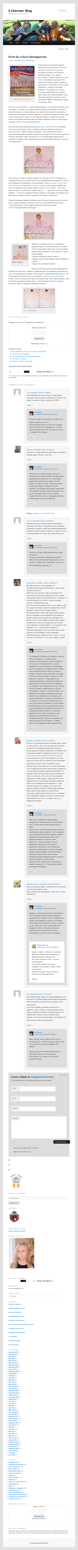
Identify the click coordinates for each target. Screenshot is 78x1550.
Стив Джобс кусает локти (16, 1328)
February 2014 (13, 1363)
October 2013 (13, 1369)
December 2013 (13, 1365)
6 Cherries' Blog (20, 10)
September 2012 (14, 1397)
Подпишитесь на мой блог (17, 1193)
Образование (13, 1484)
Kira (28, 994)
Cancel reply (63, 1075)
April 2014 (12, 1358)
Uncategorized (13, 1462)
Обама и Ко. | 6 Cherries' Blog (44, 513)
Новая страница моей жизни (17, 1231)
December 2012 (13, 1391)
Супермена (35, 185)
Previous (60, 49)
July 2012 (11, 1401)
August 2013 (12, 1373)
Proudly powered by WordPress (39, 1543)
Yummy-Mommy (35, 43)
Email (15, 1098)
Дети (50, 376)
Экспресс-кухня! (14, 1499)
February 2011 (13, 1438)
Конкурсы (12, 1479)
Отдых (11, 1486)
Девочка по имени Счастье (17, 1308)
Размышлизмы (13, 1490)
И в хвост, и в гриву (19, 359)
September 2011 (14, 1423)
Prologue (25, 43)
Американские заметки (29, 376)
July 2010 (11, 1453)
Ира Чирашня (31, 60)
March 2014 (12, 1361)
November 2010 (13, 1444)
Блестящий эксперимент (21, 354)
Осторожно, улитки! (14, 1341)
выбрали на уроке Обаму (51, 276)
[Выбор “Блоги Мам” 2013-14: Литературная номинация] (9, 1160)
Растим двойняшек (15, 1492)
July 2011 (11, 1427)
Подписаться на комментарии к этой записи (26, 1148)
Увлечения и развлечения (17, 1497)
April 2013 (12, 1382)
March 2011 (12, 1436)
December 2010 (13, 1442)
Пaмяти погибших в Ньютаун (22, 361)
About (17, 43)
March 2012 (12, 1410)
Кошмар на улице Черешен (17, 1320)
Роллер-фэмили (13, 1345)
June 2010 (12, 1455)
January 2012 (13, 1414)
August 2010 (12, 1450)
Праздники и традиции (16, 1488)
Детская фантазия (14, 1471)
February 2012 (13, 1412)
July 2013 (11, 1376)
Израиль (11, 1475)
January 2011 (13, 1440)
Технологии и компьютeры (17, 1494)
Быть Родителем (14, 1467)
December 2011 (13, 1416)
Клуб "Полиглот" (14, 1477)
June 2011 (12, 1429)
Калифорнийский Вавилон (16, 1316)
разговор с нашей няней (46, 127)
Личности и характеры (16, 1482)
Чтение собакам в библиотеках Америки (26, 356)
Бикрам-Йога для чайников (17, 1332)
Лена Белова (30, 583)
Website (14, 1108)
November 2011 (13, 1418)
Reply (29, 405)
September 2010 (14, 1448)
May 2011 (11, 1431)
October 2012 (13, 1395)
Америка (45, 376)
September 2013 (14, 1371)
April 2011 (12, 1433)
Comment (15, 1118)
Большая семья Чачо (15, 1312)
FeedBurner (43, 343)
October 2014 (13, 1354)
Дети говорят (13, 1469)
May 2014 (11, 1356)
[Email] (10, 371)
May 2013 (11, 1380)
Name (15, 1088)
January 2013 (13, 1388)
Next (67, 49)
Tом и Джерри (13, 1336)
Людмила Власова (32, 884)
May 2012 (11, 1406)
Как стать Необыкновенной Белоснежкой (21, 1324)
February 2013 (13, 1386)
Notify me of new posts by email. (22, 1152)
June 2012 (12, 1403)
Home (10, 43)
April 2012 (12, 1408)
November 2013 (13, 1367)
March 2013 (12, 1384)
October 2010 (13, 1446)
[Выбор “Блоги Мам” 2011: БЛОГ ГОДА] (16, 1188)
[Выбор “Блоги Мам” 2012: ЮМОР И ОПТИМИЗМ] (9, 1165)
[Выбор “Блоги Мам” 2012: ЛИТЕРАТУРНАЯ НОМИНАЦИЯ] (9, 1170)
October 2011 (13, 1421)
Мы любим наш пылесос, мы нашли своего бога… (30, 351)
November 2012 (13, 1393)
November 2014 (13, 1352)
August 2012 (12, 1399)
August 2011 (12, 1425)
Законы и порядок (15, 1473)
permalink (13, 377)
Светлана (29, 450)
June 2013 (12, 1378)
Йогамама (30, 741)
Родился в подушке (14, 1304)
